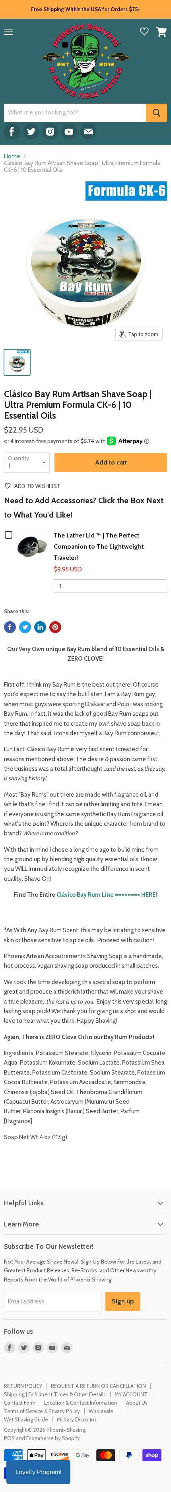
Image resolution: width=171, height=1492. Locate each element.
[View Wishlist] (144, 32)
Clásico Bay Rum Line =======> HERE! (106, 894)
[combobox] (75, 113)
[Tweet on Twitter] (25, 627)
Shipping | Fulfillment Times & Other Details (55, 1394)
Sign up (123, 1301)
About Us (137, 1402)
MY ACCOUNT (131, 1394)
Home (12, 156)
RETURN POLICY (23, 1386)
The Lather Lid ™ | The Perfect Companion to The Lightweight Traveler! (99, 546)
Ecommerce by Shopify (53, 1438)
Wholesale (101, 1411)
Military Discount (76, 1419)
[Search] (156, 113)
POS (9, 1438)
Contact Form (19, 1402)
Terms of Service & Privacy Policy (42, 1411)
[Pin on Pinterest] (55, 627)
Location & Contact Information (80, 1402)
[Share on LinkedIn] (40, 627)
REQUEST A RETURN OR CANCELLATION (98, 1386)
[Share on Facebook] (10, 627)
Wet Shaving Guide (26, 1419)
